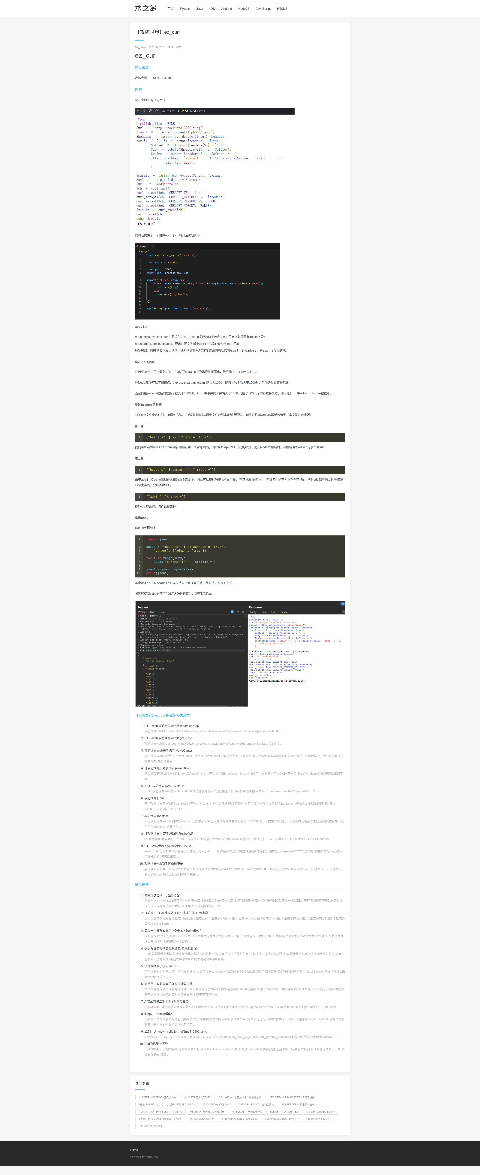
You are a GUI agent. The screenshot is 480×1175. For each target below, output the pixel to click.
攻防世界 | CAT (154, 798)
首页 (170, 9)
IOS (212, 9)
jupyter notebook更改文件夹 (157, 1097)
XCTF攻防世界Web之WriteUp (164, 786)
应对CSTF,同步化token (198, 1097)
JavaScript (263, 9)
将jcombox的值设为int (217, 1104)
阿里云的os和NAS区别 (201, 1118)
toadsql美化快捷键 (150, 1126)
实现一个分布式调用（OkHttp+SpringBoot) (172, 930)
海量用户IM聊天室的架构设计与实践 (168, 984)
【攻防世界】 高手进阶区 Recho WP (168, 833)
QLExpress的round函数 (280, 1118)
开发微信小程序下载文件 (316, 1118)
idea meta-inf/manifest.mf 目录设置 (291, 1097)
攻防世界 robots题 (156, 816)
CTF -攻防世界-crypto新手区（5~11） (169, 846)
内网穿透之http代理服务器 (161, 895)
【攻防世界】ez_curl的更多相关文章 (162, 715)
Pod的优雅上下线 (156, 1043)
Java (199, 9)
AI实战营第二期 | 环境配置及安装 (166, 1001)
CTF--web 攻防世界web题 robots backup (171, 726)
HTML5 (282, 9)
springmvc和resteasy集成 (239, 1118)
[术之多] (145, 7)
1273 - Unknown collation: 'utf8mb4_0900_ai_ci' (176, 1031)
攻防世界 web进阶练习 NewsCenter (168, 750)
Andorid (226, 9)
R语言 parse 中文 (149, 1104)
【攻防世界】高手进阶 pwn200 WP (167, 768)
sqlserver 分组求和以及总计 (299, 1104)
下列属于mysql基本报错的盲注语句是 (159, 1118)
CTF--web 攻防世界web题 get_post (167, 738)
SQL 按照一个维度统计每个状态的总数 (240, 1097)
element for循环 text (284, 1111)
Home (134, 1149)
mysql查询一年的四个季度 (247, 1111)
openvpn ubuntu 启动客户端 (256, 1104)
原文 (179, 47)
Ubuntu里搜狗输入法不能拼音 (207, 1111)
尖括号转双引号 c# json (181, 1104)
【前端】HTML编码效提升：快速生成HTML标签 (176, 913)
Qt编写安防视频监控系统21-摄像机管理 (170, 948)
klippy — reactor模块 (158, 1014)
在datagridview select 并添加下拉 (160, 1111)
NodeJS (243, 9)
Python (185, 9)
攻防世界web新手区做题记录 (163, 863)
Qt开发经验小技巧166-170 (161, 966)
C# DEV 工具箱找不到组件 (321, 1111)
